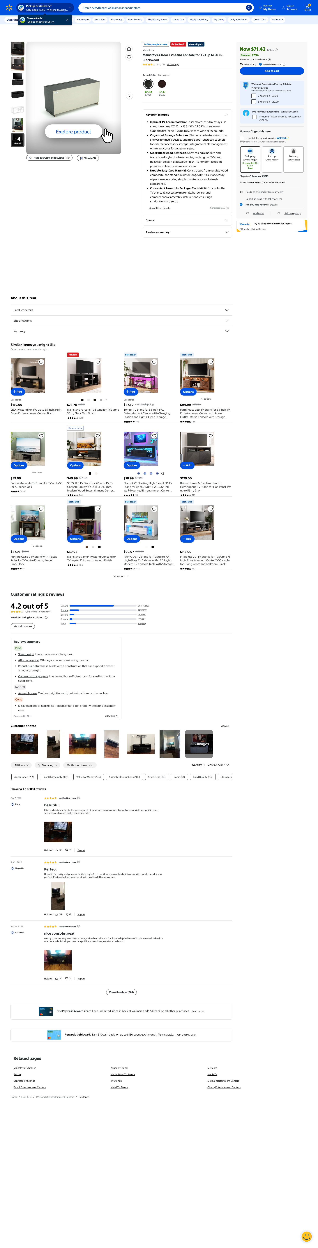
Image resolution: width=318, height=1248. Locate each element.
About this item (23, 298)
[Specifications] (227, 321)
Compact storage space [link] (33, 676)
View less (110, 715)
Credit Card (260, 19)
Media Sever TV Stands (123, 1074)
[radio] (148, 87)
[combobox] (166, 7)
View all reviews (23, 626)
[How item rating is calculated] (46, 617)
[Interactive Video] (17, 49)
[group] (161, 64)
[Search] (249, 8)
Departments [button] (14, 19)
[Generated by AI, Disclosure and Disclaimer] (227, 208)
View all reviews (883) (121, 992)
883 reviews (44, 611)
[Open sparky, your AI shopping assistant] (306, 1236)
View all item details (159, 208)
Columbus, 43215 (258, 176)
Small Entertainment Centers (30, 1087)
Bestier (17, 1074)
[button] (267, 7)
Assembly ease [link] (27, 693)
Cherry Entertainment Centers (224, 1087)
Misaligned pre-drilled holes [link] (35, 705)
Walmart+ (277, 19)
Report (81, 850)
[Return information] (283, 64)
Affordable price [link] (28, 660)
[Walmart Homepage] (9, 7)
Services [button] (37, 19)
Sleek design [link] (26, 654)
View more (119, 576)
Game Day (178, 19)
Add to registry (293, 213)
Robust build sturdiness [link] (33, 666)
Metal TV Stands (119, 1087)
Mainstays (148, 50)
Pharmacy (116, 19)
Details (274, 204)
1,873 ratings (173, 64)
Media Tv (212, 1074)
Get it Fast (100, 19)
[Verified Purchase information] (78, 797)
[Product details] (227, 310)
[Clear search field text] (240, 7)
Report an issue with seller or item (264, 198)
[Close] (68, 19)
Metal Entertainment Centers (223, 1080)
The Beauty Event (157, 19)
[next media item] (129, 95)
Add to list (258, 213)
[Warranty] (227, 331)
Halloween (83, 19)
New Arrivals (135, 19)
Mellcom (212, 1067)
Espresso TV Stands (24, 1080)
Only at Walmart (239, 19)
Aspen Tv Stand (119, 1067)
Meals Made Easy (199, 19)
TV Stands (116, 1080)
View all (225, 725)
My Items (219, 19)
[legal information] (269, 59)
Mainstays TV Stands (25, 1067)
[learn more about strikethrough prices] (276, 49)
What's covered (259, 87)
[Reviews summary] (164, 64)
